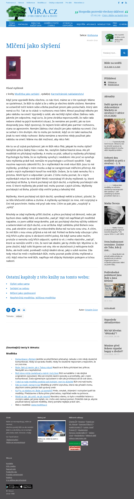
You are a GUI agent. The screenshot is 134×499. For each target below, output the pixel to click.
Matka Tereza (112, 203)
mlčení (19, 316)
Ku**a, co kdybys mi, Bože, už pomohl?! (33, 390)
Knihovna (92, 35)
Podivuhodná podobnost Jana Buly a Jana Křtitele (113, 276)
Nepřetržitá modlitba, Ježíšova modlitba (32, 297)
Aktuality (109, 96)
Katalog (9, 477)
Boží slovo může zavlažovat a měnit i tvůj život (37, 373)
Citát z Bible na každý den (115, 15)
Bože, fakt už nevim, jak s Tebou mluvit (33, 367)
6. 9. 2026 (116, 67)
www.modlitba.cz (39, 404)
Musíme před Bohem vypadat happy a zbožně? (113, 348)
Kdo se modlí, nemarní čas (27, 384)
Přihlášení (110, 78)
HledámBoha (79, 435)
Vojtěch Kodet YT (75, 427)
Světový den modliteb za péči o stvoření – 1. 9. (114, 160)
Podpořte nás (11, 472)
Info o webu (11, 466)
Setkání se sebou (19, 288)
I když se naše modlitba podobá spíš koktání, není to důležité (44, 381)
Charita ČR (73, 421)
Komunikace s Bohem (25, 359)
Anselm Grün (92, 40)
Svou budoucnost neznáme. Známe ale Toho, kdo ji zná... (114, 246)
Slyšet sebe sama (19, 283)
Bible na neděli (113, 62)
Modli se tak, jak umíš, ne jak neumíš (32, 396)
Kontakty (9, 463)
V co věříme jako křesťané (16, 480)
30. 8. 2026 (108, 67)
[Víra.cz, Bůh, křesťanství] (31, 13)
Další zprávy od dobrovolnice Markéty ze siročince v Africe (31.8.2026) (114, 110)
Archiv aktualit (109, 308)
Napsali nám (11, 469)
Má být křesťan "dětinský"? (112, 332)
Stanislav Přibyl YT (86, 424)
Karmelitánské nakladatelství (67, 93)
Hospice (81, 421)
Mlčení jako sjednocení (23, 293)
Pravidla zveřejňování (14, 474)
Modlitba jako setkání (27, 93)
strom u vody (119, 39)
